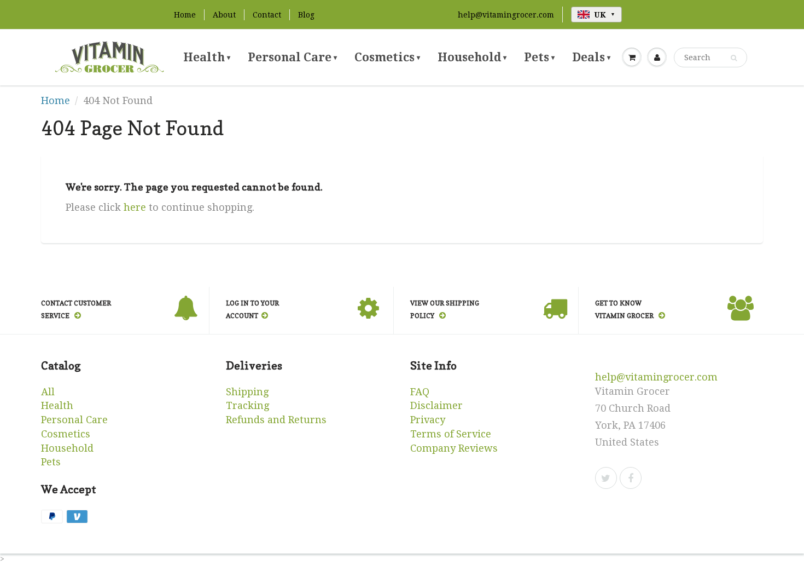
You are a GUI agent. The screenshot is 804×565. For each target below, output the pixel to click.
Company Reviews (454, 448)
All (48, 391)
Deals (591, 57)
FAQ (419, 391)
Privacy (427, 419)
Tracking (247, 405)
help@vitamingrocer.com (506, 14)
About (224, 14)
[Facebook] (631, 478)
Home (185, 14)
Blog (306, 14)
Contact (267, 14)
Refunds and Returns (276, 419)
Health (206, 57)
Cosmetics (387, 57)
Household (472, 57)
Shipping (247, 391)
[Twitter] (606, 478)
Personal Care (292, 57)
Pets (539, 57)
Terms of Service (450, 434)
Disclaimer (436, 405)
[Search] (733, 58)
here (135, 207)
